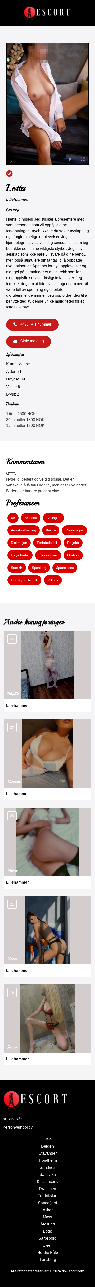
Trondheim (47, 1160)
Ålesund (47, 1224)
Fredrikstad (47, 1196)
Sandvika (47, 1174)
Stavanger (48, 1153)
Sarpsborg (47, 1238)
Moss (47, 1217)
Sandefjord (47, 1203)
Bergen (47, 1146)
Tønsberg (47, 1259)
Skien (48, 1245)
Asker (48, 1210)
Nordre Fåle (47, 1252)
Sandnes (47, 1167)
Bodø (47, 1231)
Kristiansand (47, 1182)
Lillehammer (17, 199)
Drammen (47, 1189)
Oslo (48, 1139)
